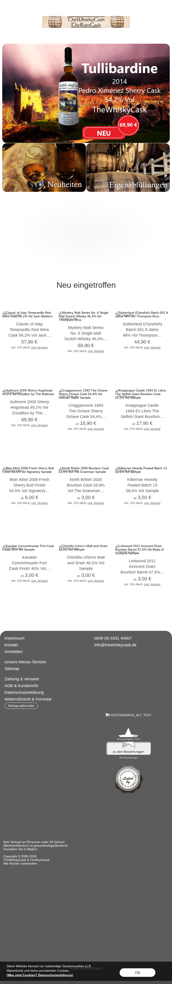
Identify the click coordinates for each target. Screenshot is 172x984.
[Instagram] (104, 661)
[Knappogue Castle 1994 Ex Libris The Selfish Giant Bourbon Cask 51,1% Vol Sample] (142, 416)
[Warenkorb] (156, 10)
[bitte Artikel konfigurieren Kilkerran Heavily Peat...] (161, 500)
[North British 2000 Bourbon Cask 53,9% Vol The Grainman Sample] (86, 491)
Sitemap (11, 668)
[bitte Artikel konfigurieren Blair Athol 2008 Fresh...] (48, 500)
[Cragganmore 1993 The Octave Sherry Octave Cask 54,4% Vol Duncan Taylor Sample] (86, 416)
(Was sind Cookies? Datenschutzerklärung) (40, 975)
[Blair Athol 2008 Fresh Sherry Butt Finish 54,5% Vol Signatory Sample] (29, 491)
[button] (8, 10)
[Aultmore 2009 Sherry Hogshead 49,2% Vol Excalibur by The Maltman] (29, 413)
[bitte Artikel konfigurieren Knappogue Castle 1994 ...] (161, 426)
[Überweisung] (113, 679)
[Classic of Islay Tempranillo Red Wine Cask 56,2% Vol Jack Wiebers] (29, 335)
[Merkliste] (148, 10)
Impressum (14, 638)
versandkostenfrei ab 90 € (37, 10)
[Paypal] (130, 679)
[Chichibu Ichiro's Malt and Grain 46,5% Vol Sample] (86, 568)
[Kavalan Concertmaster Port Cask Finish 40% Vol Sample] (29, 568)
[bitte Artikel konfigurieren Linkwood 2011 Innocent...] (161, 581)
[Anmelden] (140, 10)
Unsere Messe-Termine (25, 662)
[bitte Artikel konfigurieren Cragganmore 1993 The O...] (105, 426)
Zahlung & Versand (21, 679)
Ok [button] (137, 972)
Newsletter (123, 10)
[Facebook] (92, 661)
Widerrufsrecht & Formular (28, 699)
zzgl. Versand (39, 347)
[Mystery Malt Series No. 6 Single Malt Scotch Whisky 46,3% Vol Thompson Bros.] (86, 339)
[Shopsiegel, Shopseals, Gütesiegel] (128, 729)
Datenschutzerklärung (24, 692)
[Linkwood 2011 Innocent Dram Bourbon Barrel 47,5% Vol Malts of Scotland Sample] (142, 572)
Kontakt (11, 645)
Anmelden (13, 651)
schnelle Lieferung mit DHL (87, 10)
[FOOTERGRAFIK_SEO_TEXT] (128, 715)
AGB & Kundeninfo (21, 685)
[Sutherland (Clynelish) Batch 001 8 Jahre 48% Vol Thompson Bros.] (142, 335)
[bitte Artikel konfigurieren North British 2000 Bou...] (105, 500)
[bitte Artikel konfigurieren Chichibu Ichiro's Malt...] (105, 578)
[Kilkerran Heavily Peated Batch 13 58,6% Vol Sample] (142, 491)
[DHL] (95, 679)
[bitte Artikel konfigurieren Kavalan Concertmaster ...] (48, 578)
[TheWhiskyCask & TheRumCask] (86, 17)
